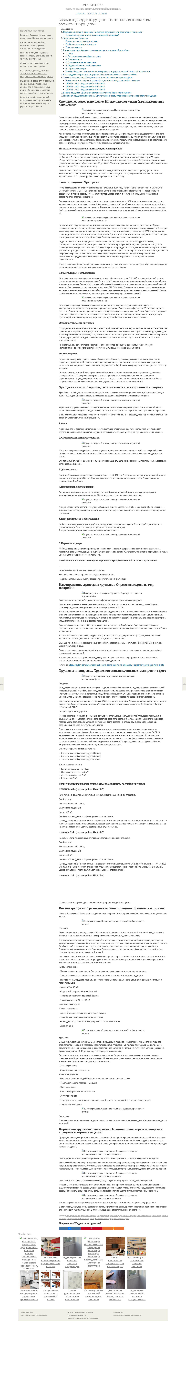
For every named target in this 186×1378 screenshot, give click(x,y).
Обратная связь (118, 1312)
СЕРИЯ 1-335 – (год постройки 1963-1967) (85, 86)
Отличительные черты (102, 1219)
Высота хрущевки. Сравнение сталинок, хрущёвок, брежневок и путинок (97, 92)
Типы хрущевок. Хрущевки (75, 37)
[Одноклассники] (113, 1228)
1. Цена (69, 53)
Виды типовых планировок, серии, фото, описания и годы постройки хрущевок (103, 80)
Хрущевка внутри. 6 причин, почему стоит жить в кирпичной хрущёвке (96, 50)
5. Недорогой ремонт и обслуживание (83, 65)
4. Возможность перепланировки (81, 62)
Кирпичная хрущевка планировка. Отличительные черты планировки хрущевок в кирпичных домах (109, 95)
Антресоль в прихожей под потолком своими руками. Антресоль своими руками (33, 45)
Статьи (103, 13)
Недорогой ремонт (103, 1216)
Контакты (70, 1312)
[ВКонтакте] (70, 1228)
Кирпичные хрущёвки (129, 1216)
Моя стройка (93, 5)
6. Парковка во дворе (76, 68)
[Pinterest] (91, 1228)
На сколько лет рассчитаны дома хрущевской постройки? (92, 34)
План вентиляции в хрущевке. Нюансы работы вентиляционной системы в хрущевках (36, 56)
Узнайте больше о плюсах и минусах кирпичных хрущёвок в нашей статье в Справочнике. (108, 71)
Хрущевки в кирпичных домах (119, 1219)
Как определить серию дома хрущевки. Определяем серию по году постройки (99, 74)
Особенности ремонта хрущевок (81, 44)
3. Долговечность (74, 59)
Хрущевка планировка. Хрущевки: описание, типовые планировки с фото (97, 77)
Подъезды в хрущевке (73, 1216)
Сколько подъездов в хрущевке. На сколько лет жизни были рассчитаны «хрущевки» (103, 31)
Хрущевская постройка (88, 1216)
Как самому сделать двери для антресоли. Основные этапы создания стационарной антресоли (36, 73)
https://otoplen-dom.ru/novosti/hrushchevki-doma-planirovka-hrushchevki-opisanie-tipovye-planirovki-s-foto (116, 664)
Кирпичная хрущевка (87, 1219)
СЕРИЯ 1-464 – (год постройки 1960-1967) (85, 83)
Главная (80, 13)
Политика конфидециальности (76, 1315)
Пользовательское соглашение (83, 1312)
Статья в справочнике (144, 1216)
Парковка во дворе (116, 1216)
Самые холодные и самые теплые (82, 41)
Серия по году (156, 1216)
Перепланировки (74, 47)
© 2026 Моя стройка (27, 1312)
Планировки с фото (73, 1219)
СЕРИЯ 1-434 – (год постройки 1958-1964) (85, 89)
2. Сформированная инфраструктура (83, 56)
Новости (92, 13)
